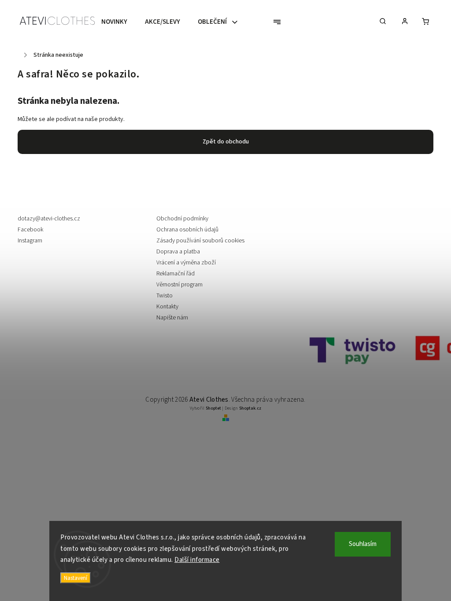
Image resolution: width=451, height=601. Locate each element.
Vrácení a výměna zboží (186, 262)
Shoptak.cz (250, 408)
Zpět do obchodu (226, 141)
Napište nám (172, 317)
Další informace (197, 559)
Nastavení (75, 578)
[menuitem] (118, 22)
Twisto (164, 295)
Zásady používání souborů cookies (200, 240)
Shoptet (213, 408)
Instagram (30, 240)
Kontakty (167, 306)
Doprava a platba (178, 251)
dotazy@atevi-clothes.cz (49, 218)
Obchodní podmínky (182, 218)
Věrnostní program (179, 284)
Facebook (30, 229)
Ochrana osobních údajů (187, 229)
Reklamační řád (175, 273)
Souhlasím (363, 544)
